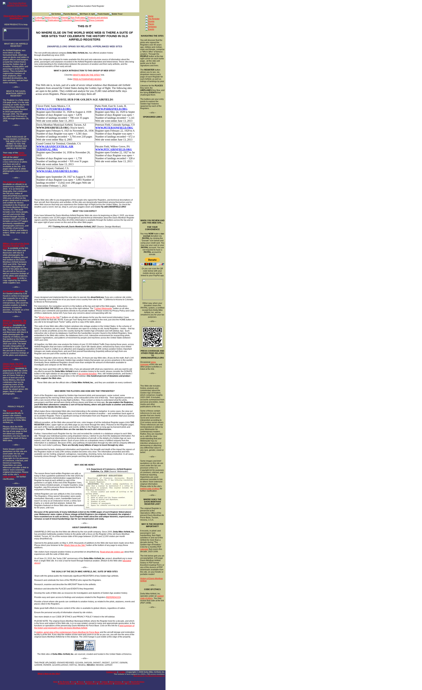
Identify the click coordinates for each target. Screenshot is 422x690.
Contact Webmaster (103, 308)
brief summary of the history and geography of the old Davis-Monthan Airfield (84, 626)
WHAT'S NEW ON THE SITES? (87, 75)
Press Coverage (133, 683)
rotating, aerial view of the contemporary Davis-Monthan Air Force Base (67, 632)
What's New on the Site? (75, 545)
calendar (144, 549)
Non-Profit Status (137, 682)
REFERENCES (113, 597)
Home (55, 682)
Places (81, 682)
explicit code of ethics (14, 475)
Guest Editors (119, 683)
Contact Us (111, 672)
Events (97, 682)
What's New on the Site (49, 317)
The (4, 182)
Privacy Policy (13, 411)
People (74, 682)
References (80, 683)
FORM (14, 278)
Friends (126, 682)
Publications (92, 683)
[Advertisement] (152, 167)
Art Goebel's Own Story (14, 291)
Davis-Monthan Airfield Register (15, 154)
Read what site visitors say (112, 552)
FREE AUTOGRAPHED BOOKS (87, 79)
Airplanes (89, 682)
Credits (121, 672)
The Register (64, 682)
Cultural (105, 682)
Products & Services (66, 683)
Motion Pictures (115, 682)
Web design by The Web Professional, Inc (149, 676)
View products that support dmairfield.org (16, 17)
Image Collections (105, 683)
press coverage (148, 363)
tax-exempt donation (87, 374)
